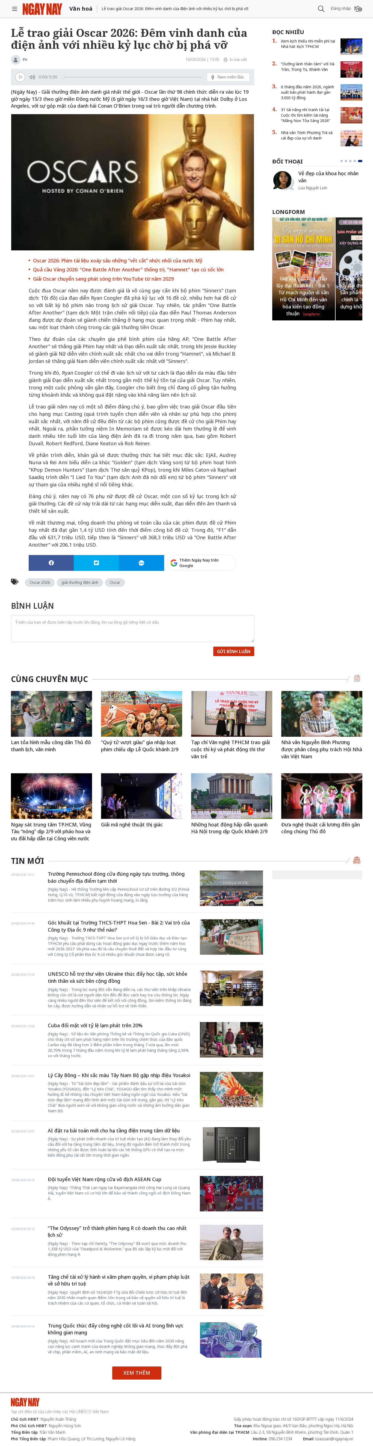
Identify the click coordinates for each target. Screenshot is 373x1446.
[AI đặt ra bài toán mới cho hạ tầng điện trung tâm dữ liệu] (231, 1145)
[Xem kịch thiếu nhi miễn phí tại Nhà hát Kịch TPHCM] (351, 46)
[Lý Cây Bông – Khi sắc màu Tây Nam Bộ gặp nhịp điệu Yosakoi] (231, 1089)
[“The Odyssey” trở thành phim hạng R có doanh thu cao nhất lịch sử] (231, 1242)
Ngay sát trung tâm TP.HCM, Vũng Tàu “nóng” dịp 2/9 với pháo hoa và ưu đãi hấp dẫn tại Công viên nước (51, 831)
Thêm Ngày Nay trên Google (199, 562)
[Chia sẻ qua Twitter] (96, 563)
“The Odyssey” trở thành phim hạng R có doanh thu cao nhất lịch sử (117, 1231)
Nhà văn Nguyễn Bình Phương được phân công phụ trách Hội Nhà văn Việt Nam (321, 749)
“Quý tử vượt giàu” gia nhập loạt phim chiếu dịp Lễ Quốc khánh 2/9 (139, 746)
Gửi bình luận (233, 651)
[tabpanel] (317, 180)
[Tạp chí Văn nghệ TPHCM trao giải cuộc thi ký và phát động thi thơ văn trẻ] (231, 713)
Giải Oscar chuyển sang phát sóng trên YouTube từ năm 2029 (103, 278)
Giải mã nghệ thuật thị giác (132, 824)
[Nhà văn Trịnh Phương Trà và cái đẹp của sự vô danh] (351, 138)
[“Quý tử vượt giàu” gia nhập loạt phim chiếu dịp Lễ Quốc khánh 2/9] (141, 713)
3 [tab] (350, 161)
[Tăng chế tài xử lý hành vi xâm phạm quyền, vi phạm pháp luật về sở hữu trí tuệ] (231, 1291)
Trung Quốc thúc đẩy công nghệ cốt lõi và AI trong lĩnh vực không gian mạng (115, 1329)
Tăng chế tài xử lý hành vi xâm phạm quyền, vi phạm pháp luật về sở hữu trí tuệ (119, 1280)
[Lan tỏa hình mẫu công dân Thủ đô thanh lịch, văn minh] (51, 713)
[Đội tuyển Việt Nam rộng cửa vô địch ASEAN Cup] (231, 1193)
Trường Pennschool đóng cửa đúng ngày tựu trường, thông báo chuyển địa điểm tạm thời (116, 877)
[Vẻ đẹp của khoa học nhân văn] (283, 180)
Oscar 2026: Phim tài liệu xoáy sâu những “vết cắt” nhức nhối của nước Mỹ (117, 260)
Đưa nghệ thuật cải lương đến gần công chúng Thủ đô (320, 828)
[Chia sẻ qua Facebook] (51, 563)
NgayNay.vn (42, 9)
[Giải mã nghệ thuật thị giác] (141, 796)
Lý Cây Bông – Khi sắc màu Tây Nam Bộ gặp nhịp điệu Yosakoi (119, 1075)
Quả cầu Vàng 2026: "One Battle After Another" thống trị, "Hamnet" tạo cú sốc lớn (128, 269)
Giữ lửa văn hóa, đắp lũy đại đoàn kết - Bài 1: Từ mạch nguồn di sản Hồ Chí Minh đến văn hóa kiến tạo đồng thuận (303, 296)
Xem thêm (136, 1372)
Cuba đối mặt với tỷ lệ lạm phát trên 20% (95, 1025)
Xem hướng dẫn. (221, 586)
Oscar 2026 (40, 582)
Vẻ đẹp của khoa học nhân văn (328, 177)
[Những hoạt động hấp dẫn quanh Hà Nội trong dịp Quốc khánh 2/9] (231, 796)
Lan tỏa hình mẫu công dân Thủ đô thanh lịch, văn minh (51, 746)
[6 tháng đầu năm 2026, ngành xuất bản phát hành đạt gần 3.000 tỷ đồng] (351, 92)
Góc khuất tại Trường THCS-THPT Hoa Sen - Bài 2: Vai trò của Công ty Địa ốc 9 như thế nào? (119, 926)
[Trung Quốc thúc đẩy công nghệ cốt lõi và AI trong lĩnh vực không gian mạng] (231, 1340)
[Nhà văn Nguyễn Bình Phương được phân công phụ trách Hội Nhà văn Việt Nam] (321, 713)
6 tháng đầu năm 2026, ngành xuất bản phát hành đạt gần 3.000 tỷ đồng (307, 92)
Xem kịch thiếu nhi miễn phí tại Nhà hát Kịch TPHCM (308, 43)
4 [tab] (355, 161)
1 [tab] (342, 161)
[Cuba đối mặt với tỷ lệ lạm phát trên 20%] (231, 1039)
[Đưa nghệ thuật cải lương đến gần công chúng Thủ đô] (321, 796)
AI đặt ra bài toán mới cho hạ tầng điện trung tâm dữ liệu (114, 1130)
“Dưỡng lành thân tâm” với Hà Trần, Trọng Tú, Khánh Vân (307, 66)
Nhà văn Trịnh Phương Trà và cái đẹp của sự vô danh (307, 135)
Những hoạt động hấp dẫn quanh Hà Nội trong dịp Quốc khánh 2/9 (229, 828)
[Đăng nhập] (358, 9)
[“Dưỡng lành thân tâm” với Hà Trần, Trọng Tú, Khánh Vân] (351, 69)
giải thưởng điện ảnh (79, 582)
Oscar (115, 582)
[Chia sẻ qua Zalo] (141, 563)
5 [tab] (360, 161)
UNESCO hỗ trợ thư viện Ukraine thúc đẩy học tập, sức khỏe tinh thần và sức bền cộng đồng (117, 977)
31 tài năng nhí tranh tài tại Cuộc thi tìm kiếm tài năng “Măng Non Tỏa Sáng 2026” (305, 115)
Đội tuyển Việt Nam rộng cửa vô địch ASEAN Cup (104, 1179)
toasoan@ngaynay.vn (334, 1438)
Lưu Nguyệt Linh (312, 187)
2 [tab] (346, 161)
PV (25, 59)
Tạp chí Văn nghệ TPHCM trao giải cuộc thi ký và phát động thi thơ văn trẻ (230, 749)
